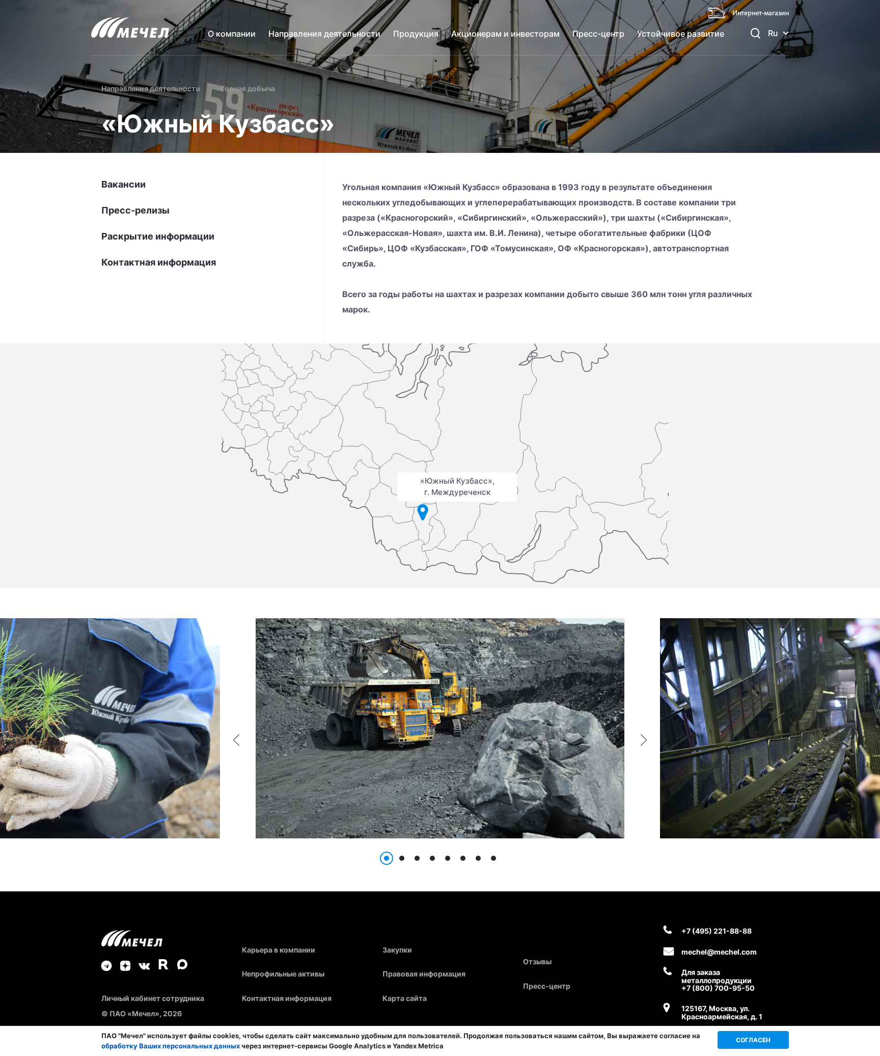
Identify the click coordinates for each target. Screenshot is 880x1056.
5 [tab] (447, 858)
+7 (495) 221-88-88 (716, 931)
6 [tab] (462, 858)
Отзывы (537, 961)
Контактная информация (158, 262)
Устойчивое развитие (680, 34)
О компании (232, 34)
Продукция (415, 34)
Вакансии (123, 184)
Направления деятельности (324, 34)
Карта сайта (404, 998)
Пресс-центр (598, 34)
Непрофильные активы (283, 973)
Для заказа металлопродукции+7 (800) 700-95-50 (718, 980)
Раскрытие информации (157, 236)
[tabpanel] (440, 728)
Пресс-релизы (135, 210)
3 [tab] (417, 858)
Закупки (397, 949)
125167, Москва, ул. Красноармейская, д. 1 (721, 1012)
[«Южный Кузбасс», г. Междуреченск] (423, 513)
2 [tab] (401, 858)
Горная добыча (248, 88)
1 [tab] (386, 858)
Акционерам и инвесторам (505, 34)
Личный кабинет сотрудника (152, 998)
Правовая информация (423, 973)
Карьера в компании (278, 949)
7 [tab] (478, 858)
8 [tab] (493, 858)
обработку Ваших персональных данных (170, 1046)
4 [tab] (432, 858)
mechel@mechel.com (719, 952)
